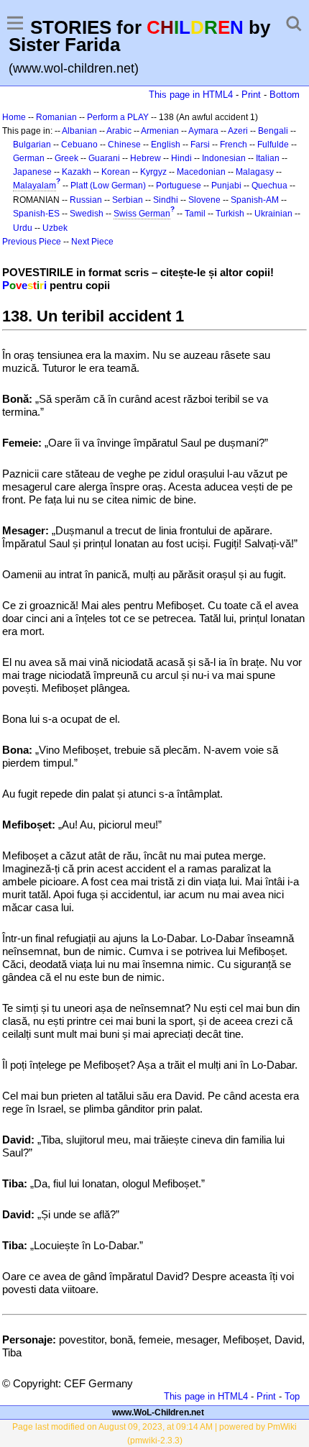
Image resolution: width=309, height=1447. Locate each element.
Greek (66, 158)
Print (251, 94)
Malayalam (34, 186)
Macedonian (201, 172)
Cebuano (79, 145)
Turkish (230, 214)
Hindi (181, 158)
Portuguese (178, 186)
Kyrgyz (153, 172)
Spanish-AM (255, 200)
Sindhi (165, 200)
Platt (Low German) (108, 186)
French (233, 145)
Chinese (124, 145)
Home (14, 117)
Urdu (22, 228)
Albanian (79, 131)
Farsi (200, 145)
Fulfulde (273, 145)
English (165, 145)
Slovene (204, 200)
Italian (268, 158)
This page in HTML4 (191, 94)
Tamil (195, 214)
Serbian (127, 200)
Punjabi (226, 186)
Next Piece (92, 242)
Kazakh (76, 172)
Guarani (104, 158)
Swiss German (142, 214)
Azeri (238, 131)
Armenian (160, 131)
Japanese (32, 172)
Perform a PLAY (118, 117)
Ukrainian (273, 214)
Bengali (273, 131)
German (29, 158)
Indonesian (224, 158)
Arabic (119, 131)
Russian (86, 200)
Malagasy (255, 172)
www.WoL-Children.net (158, 1412)
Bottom (284, 94)
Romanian (56, 117)
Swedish (86, 214)
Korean (115, 172)
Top (292, 1396)
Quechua (269, 186)
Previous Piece (31, 242)
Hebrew (145, 158)
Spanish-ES (36, 214)
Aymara (203, 131)
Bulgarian (32, 145)
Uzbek (55, 228)
